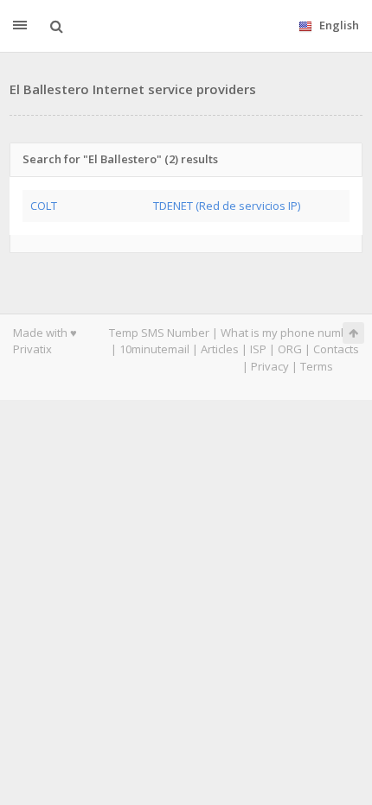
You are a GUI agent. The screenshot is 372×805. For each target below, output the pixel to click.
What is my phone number (290, 332)
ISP (258, 349)
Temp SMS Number (159, 332)
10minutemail (154, 349)
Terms (316, 366)
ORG (290, 349)
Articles (220, 349)
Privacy (270, 366)
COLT (43, 205)
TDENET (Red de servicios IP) (226, 205)
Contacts (336, 349)
